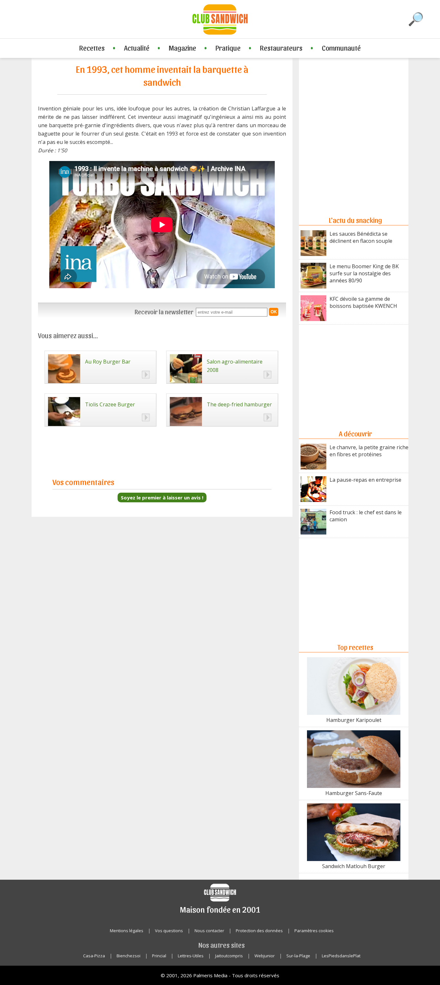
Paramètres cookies (314, 930)
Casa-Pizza (94, 956)
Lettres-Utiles (191, 956)
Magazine (182, 47)
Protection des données (259, 930)
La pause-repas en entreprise (365, 479)
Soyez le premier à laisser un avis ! (162, 497)
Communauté (341, 47)
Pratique (228, 47)
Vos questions (169, 930)
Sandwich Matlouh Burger (353, 866)
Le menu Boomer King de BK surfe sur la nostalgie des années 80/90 (364, 273)
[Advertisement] (353, 111)
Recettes (92, 47)
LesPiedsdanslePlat (341, 956)
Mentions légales (126, 930)
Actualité (136, 47)
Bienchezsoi (128, 956)
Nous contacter (209, 930)
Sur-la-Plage (298, 956)
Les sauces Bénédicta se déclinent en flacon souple (361, 237)
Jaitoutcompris (229, 956)
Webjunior (264, 956)
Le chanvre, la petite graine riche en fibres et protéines (369, 451)
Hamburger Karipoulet (353, 720)
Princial (159, 956)
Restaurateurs (281, 47)
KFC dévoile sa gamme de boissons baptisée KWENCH (363, 302)
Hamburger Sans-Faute (353, 793)
